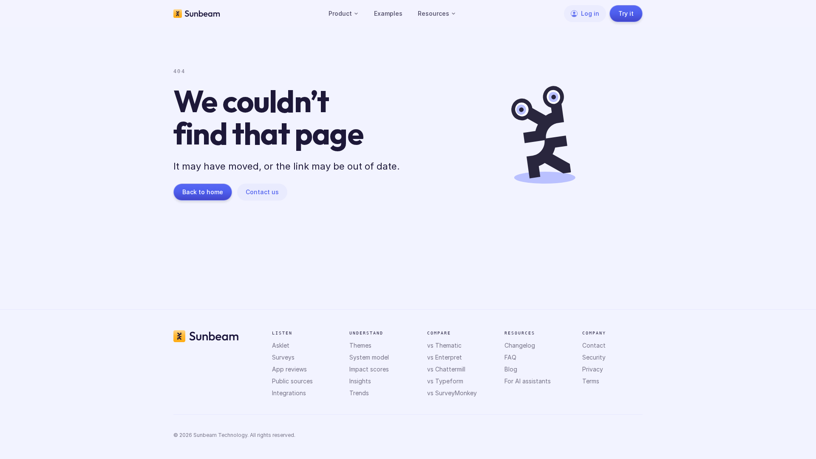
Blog (510, 369)
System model (369, 357)
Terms (590, 381)
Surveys (283, 357)
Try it (626, 13)
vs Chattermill (446, 369)
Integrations (289, 393)
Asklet (280, 345)
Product (340, 13)
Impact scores (369, 369)
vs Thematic (444, 345)
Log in (590, 13)
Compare (439, 333)
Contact (594, 345)
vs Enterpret (444, 357)
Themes (360, 345)
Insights (360, 381)
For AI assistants (527, 381)
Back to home (202, 192)
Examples (388, 13)
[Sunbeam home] (196, 13)
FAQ (510, 357)
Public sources (292, 381)
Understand (366, 333)
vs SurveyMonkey (452, 393)
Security (594, 357)
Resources (433, 13)
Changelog (519, 345)
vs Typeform (445, 381)
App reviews (289, 369)
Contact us (262, 192)
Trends (359, 393)
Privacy (592, 369)
